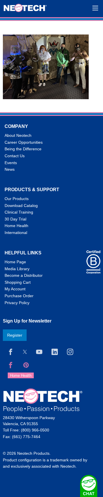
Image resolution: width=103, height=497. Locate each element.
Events (11, 162)
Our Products (17, 198)
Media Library (17, 268)
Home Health (16, 225)
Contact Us (15, 155)
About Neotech (18, 135)
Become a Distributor (24, 275)
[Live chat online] (88, 486)
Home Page (15, 262)
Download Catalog (21, 205)
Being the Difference (23, 149)
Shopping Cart (18, 282)
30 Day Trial (15, 219)
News (10, 169)
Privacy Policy (17, 302)
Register (14, 335)
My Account (15, 289)
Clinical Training (19, 212)
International (16, 232)
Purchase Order (19, 295)
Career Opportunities (24, 142)
